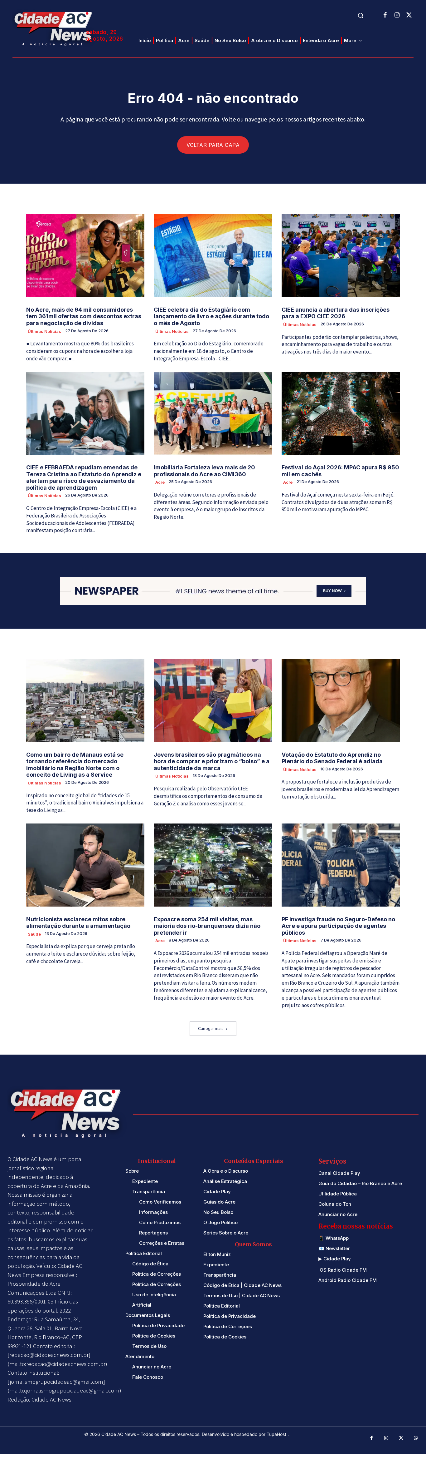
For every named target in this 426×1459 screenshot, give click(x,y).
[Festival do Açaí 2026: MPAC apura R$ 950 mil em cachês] (341, 413)
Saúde (34, 934)
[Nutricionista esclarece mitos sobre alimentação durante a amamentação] (85, 865)
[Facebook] (385, 16)
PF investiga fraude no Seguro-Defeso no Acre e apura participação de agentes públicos (338, 926)
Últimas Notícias (44, 331)
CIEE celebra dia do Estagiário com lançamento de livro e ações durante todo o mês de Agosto (211, 316)
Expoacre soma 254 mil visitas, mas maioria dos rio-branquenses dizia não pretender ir (207, 926)
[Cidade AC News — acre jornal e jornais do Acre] (54, 28)
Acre (160, 482)
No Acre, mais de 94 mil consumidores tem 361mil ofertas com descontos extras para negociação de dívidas (83, 316)
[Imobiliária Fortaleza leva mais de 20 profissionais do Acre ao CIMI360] (213, 413)
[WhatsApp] (416, 1438)
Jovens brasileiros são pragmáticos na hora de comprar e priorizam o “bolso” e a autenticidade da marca (211, 761)
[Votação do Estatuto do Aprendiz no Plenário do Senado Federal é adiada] (341, 700)
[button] (360, 15)
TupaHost (277, 1434)
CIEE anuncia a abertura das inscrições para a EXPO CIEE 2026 (336, 313)
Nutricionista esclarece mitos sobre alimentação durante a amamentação (78, 922)
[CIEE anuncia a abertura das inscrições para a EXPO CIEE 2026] (341, 255)
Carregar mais (211, 1028)
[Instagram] (397, 16)
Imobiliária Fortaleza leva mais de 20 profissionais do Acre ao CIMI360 (204, 470)
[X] (409, 16)
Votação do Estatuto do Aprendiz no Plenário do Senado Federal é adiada (332, 758)
